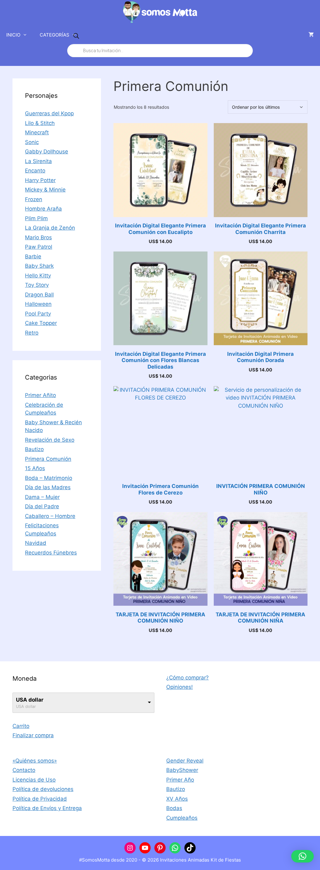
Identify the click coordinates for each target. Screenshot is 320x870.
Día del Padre (42, 506)
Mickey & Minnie (45, 189)
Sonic (32, 142)
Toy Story (37, 285)
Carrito (20, 726)
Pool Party (38, 314)
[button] (302, 856)
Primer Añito (40, 395)
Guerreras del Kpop (49, 113)
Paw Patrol (38, 247)
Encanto (35, 170)
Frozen (33, 199)
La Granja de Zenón (50, 228)
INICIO (13, 35)
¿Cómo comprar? (187, 677)
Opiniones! (179, 687)
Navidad (35, 543)
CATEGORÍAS (54, 35)
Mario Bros (38, 237)
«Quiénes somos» (34, 761)
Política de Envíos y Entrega (47, 808)
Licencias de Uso (34, 780)
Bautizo (34, 449)
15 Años (35, 468)
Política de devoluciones (42, 789)
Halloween (38, 304)
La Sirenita (38, 161)
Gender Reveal (184, 761)
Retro (31, 333)
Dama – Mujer (42, 497)
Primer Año (180, 780)
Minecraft (37, 132)
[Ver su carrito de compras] (311, 35)
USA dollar (29, 700)
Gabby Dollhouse (46, 151)
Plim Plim (36, 218)
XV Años (177, 799)
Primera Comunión (48, 459)
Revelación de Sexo (49, 440)
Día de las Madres (48, 487)
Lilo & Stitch (40, 123)
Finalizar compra (33, 735)
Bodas (174, 808)
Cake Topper (41, 323)
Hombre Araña (43, 209)
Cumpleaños (182, 818)
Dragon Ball (39, 294)
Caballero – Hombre (50, 516)
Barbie (33, 256)
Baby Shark (39, 266)
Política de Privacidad (39, 799)
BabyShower (182, 770)
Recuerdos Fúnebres (51, 552)
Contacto (23, 770)
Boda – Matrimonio (48, 478)
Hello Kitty (38, 275)
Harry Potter (40, 180)
